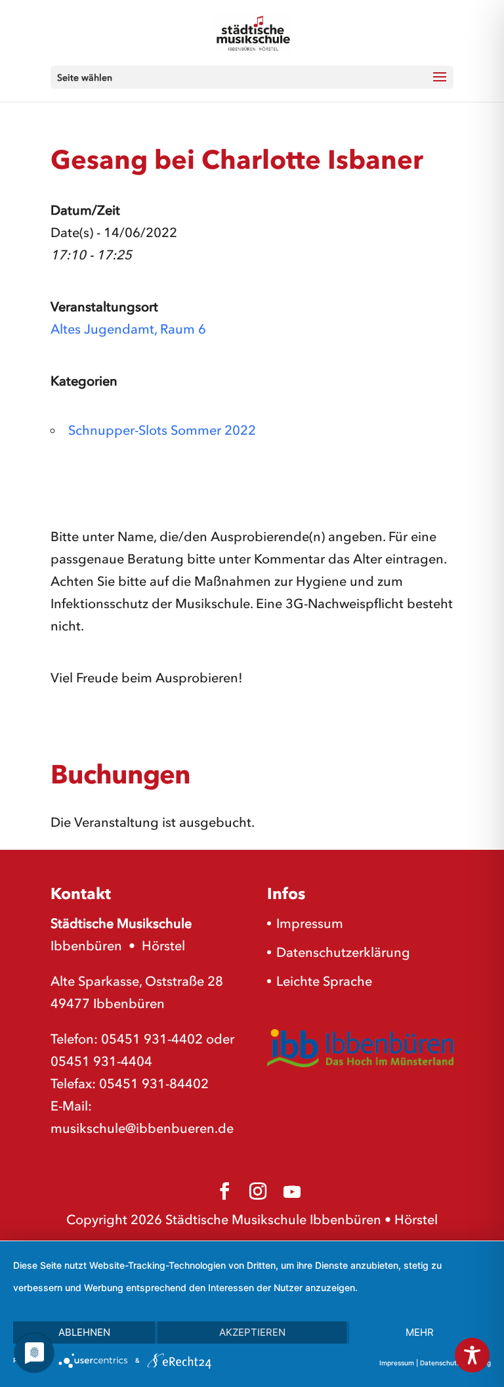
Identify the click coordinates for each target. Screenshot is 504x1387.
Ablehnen (84, 1332)
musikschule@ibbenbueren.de (142, 1128)
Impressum (309, 923)
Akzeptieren (252, 1332)
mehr (420, 1332)
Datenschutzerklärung (343, 952)
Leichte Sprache (324, 981)
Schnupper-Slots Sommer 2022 (162, 430)
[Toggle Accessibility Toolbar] (472, 1355)
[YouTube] (292, 1191)
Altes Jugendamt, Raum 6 (128, 329)
